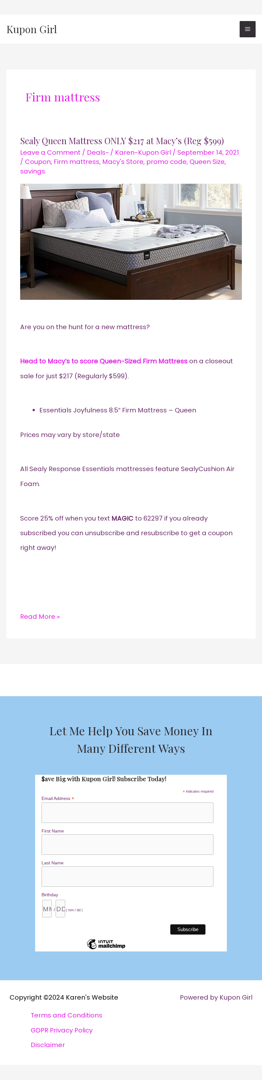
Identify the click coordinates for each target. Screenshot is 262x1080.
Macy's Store (122, 161)
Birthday (50, 894)
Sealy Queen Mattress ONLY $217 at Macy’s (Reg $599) (122, 140)
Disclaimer (48, 1044)
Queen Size (207, 161)
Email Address (58, 798)
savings (32, 171)
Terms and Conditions (66, 1015)
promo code (166, 161)
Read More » (40, 615)
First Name (53, 830)
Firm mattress (76, 161)
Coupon (38, 161)
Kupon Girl (31, 29)
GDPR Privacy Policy (62, 1030)
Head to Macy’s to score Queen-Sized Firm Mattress (104, 361)
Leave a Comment (50, 152)
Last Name (53, 862)
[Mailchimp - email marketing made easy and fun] (106, 948)
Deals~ (98, 152)
